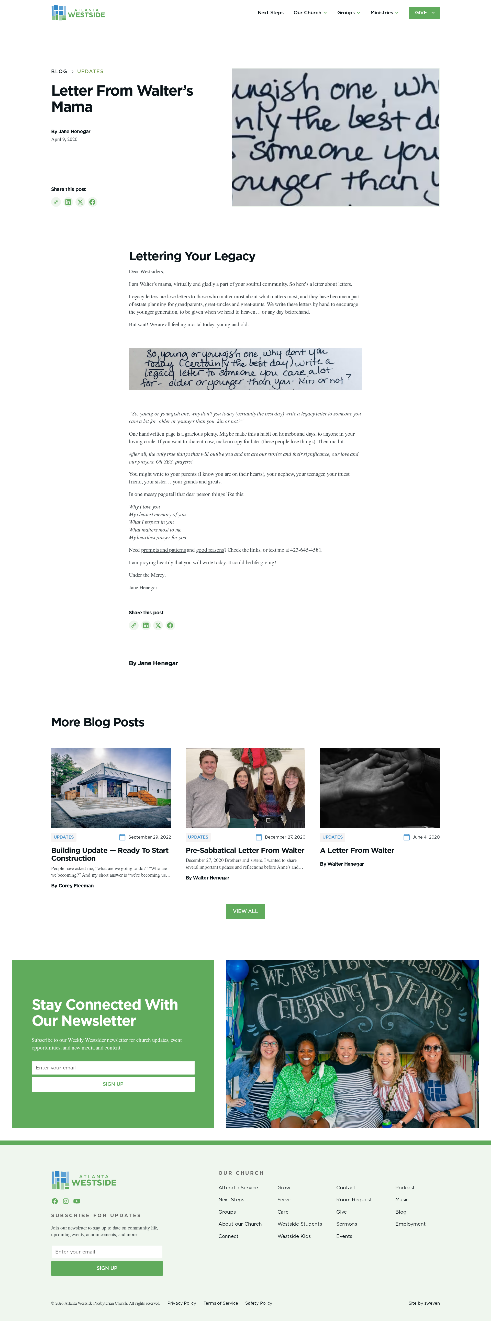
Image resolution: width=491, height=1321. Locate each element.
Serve (284, 1200)
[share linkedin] (68, 202)
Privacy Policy (182, 1303)
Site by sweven (424, 1303)
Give (341, 1212)
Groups (227, 1212)
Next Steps (271, 13)
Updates (90, 71)
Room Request (354, 1200)
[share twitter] (80, 202)
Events (344, 1236)
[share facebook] (92, 202)
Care (282, 1212)
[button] (311, 13)
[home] (78, 12)
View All (245, 911)
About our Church (240, 1224)
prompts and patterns (163, 549)
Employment (410, 1224)
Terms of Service (221, 1303)
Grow (283, 1188)
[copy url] (56, 202)
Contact (345, 1188)
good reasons (210, 549)
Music (402, 1200)
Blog (400, 1212)
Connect (228, 1236)
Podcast (405, 1188)
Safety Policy (258, 1303)
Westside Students (299, 1224)
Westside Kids (294, 1236)
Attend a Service (238, 1188)
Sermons (346, 1224)
